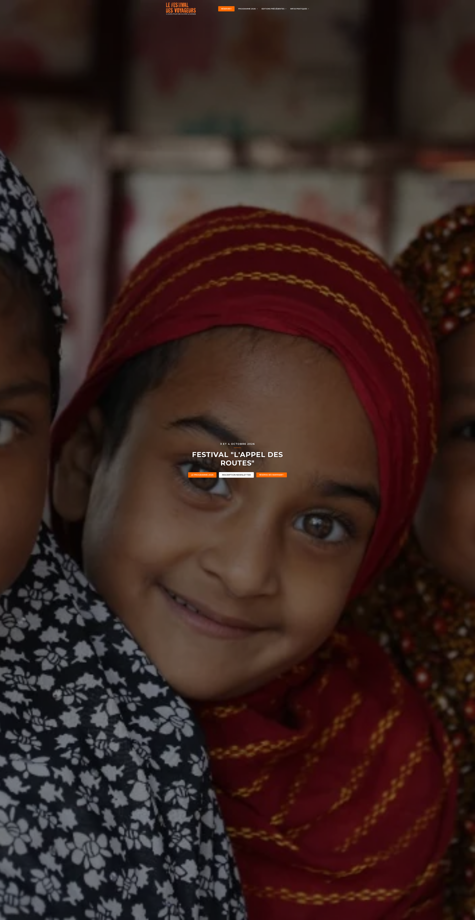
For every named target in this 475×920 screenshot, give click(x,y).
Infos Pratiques (298, 9)
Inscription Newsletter (236, 475)
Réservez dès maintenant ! (271, 475)
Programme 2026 (247, 9)
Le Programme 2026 (202, 475)
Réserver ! (226, 9)
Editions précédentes (273, 9)
